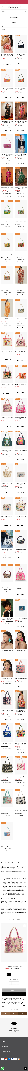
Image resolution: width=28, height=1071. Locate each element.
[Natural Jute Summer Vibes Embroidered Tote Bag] (21, 699)
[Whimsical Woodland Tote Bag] (21, 506)
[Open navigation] (2, 6)
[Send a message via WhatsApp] (3, 1068)
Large (19, 975)
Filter (13, 22)
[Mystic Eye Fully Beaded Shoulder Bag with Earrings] (21, 143)
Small (8, 975)
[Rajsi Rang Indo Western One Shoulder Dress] (21, 111)
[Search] (25, 11)
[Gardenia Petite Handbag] (7, 573)
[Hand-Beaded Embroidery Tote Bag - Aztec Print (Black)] (21, 798)
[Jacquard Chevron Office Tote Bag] (7, 765)
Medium (14, 975)
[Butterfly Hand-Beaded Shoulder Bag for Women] (21, 209)
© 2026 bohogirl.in (5, 1068)
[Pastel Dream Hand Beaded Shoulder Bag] (21, 242)
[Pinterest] (7, 1065)
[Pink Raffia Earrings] (21, 639)
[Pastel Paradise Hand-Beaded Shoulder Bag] (21, 78)
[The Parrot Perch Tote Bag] (7, 341)
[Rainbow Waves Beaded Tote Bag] (21, 440)
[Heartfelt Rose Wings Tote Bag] (21, 765)
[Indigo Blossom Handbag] (21, 539)
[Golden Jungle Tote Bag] (7, 472)
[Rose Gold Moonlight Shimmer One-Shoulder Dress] (7, 308)
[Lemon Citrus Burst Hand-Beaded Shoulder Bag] (7, 242)
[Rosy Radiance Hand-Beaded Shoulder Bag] (21, 308)
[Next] (25, 2)
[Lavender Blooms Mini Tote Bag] (7, 374)
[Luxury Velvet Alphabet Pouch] (21, 608)
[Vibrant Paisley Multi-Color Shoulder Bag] (7, 831)
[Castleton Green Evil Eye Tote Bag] (7, 440)
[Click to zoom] (24, 925)
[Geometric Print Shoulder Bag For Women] (7, 275)
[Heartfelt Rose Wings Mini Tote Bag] (21, 341)
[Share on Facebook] (5, 1013)
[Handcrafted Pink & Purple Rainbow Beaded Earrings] (7, 608)
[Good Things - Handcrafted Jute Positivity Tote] (21, 732)
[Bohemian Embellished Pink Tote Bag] (21, 407)
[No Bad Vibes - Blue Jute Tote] (7, 732)
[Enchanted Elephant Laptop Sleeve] (21, 472)
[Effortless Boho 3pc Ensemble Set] (7, 176)
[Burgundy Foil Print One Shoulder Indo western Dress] (21, 275)
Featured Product (14, 919)
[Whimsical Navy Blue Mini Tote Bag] (7, 699)
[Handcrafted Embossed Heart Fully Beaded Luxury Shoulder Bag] (7, 44)
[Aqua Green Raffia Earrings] (7, 639)
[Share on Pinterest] (22, 1013)
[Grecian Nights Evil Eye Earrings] (7, 668)
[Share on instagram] (14, 1013)
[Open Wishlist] (25, 1068)
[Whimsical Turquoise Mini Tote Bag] (7, 798)
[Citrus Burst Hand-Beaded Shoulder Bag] (7, 78)
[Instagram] (4, 1065)
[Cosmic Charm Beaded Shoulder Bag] (21, 44)
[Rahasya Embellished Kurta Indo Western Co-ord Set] (7, 111)
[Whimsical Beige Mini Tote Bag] (7, 407)
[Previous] (2, 2)
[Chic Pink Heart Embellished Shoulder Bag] (7, 143)
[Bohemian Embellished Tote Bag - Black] (7, 539)
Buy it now (14, 994)
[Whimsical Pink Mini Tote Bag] (21, 668)
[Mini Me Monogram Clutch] (21, 374)
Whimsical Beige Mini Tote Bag (14, 966)
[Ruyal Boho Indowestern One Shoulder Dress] (21, 176)
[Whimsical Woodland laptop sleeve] (7, 506)
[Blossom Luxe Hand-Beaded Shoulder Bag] (7, 209)
